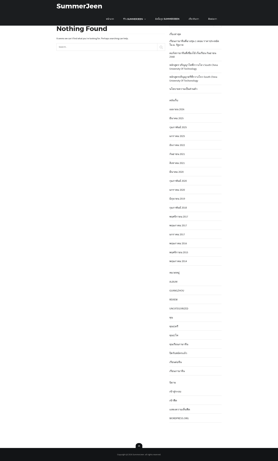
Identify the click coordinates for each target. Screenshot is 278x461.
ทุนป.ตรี (173, 326)
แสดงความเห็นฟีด (179, 409)
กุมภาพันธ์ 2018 (178, 207)
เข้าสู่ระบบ (175, 391)
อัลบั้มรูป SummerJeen (167, 19)
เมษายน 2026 (176, 109)
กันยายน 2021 (177, 154)
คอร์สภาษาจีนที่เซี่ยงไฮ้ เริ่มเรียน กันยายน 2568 (192, 55)
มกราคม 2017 (177, 234)
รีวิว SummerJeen (133, 19)
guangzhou (176, 290)
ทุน (171, 317)
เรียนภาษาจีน (177, 371)
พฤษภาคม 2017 (178, 225)
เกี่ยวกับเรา (194, 19)
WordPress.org (179, 418)
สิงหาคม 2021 (177, 163)
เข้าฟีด (173, 400)
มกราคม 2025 (177, 136)
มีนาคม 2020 (176, 172)
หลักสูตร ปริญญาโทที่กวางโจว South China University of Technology (193, 67)
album (173, 281)
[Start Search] (161, 47)
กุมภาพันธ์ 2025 (178, 127)
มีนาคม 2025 (176, 118)
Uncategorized (178, 308)
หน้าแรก (110, 19)
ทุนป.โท (173, 335)
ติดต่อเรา (212, 19)
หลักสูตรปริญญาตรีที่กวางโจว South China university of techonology (193, 78)
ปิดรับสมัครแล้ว (178, 353)
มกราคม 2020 (177, 190)
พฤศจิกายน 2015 (178, 252)
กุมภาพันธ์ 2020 (178, 181)
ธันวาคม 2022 (177, 145)
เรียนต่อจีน (175, 362)
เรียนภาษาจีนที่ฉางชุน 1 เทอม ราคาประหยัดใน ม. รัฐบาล (194, 43)
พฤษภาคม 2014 (178, 261)
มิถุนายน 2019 (177, 198)
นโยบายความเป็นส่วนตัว (183, 89)
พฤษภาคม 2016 (178, 243)
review (173, 299)
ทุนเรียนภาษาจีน (178, 344)
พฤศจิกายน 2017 (178, 216)
